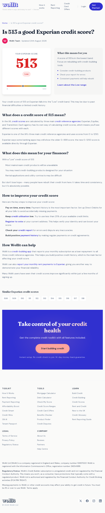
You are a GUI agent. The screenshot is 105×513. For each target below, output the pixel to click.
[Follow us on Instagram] (93, 500)
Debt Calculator (44, 397)
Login (83, 6)
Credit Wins (7, 415)
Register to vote (14, 221)
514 (52, 298)
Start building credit (52, 348)
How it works (42, 6)
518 (82, 298)
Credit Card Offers (67, 6)
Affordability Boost (10, 406)
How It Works (8, 393)
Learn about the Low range (71, 84)
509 (14, 298)
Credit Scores (78, 402)
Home (5, 23)
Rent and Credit (79, 406)
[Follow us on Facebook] (87, 500)
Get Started (96, 6)
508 (6, 298)
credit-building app (21, 251)
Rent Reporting (55, 6)
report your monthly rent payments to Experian (41, 264)
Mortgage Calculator (46, 393)
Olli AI (4, 419)
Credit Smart (8, 410)
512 (37, 298)
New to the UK (78, 410)
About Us (41, 436)
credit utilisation (20, 216)
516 (67, 298)
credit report (25, 230)
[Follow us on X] (80, 500)
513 (44, 298)
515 (60, 298)
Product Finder (43, 419)
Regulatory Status (10, 444)
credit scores (18, 121)
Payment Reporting (11, 402)
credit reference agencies (68, 121)
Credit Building (78, 397)
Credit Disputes (44, 423)
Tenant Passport (9, 423)
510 (22, 298)
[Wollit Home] (10, 500)
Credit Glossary (79, 415)
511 (30, 298)
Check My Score (44, 402)
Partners (41, 444)
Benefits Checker (44, 415)
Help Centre (42, 449)
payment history (29, 235)
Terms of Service (9, 436)
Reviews (40, 440)
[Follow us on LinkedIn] (100, 500)
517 (75, 298)
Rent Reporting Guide (81, 419)
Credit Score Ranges (46, 406)
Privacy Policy (8, 440)
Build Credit (77, 393)
